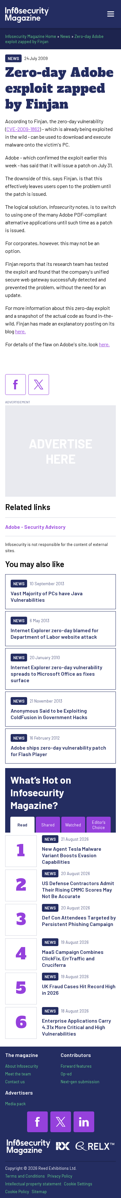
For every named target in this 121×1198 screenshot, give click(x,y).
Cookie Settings (78, 1183)
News (65, 36)
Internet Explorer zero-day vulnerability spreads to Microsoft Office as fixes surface (56, 673)
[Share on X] (38, 384)
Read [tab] (22, 824)
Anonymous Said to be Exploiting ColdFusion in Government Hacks (49, 713)
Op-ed (66, 1073)
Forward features (76, 1066)
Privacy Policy (59, 1176)
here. (20, 331)
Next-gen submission (80, 1081)
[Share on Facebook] (15, 384)
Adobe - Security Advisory (35, 527)
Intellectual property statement (33, 1183)
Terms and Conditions (25, 1176)
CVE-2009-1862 (23, 129)
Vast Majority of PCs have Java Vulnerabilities (47, 596)
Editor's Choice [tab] (99, 825)
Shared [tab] (48, 824)
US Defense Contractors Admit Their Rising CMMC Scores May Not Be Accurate (78, 889)
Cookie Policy (17, 1191)
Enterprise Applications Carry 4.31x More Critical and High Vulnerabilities (76, 1027)
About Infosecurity (21, 1066)
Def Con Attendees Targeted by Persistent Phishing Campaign (79, 920)
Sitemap (39, 1191)
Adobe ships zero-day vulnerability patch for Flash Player (58, 750)
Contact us (15, 1081)
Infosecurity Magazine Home (30, 36)
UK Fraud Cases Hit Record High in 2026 (79, 989)
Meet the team (18, 1073)
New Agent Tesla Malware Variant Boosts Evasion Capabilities (71, 855)
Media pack (15, 1103)
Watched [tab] (73, 824)
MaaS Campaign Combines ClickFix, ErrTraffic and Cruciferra (73, 958)
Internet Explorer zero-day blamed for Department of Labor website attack (54, 633)
